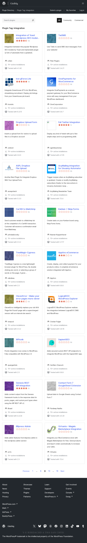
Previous (26, 471)
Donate (70, 492)
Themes (26, 489)
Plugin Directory (8, 10)
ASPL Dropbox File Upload (23, 167)
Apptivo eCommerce (68, 252)
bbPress (6, 512)
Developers (49, 492)
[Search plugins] (33, 20)
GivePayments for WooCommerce (67, 80)
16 (57, 471)
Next (62, 471)
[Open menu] (83, 3)
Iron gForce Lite (23, 79)
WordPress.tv (51, 496)
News (4, 489)
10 (49, 471)
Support (48, 489)
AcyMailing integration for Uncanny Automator (69, 167)
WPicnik (20, 339)
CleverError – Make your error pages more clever (28, 297)
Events (69, 489)
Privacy (5, 496)
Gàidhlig (11, 526)
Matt (5, 508)
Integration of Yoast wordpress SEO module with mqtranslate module (28, 36)
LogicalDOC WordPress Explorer (68, 297)
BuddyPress (8, 516)
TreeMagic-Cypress (25, 252)
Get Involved (71, 484)
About (4, 484)
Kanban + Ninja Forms (68, 209)
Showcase (27, 484)
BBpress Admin (23, 426)
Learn (47, 484)
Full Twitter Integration (69, 122)
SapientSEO (64, 339)
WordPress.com (10, 504)
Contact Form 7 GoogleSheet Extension (69, 384)
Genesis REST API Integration (23, 384)
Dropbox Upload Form (26, 122)
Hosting (5, 492)
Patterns (27, 496)
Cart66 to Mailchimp (25, 209)
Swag (69, 496)
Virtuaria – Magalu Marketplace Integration (69, 427)
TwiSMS (62, 35)
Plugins (26, 492)
